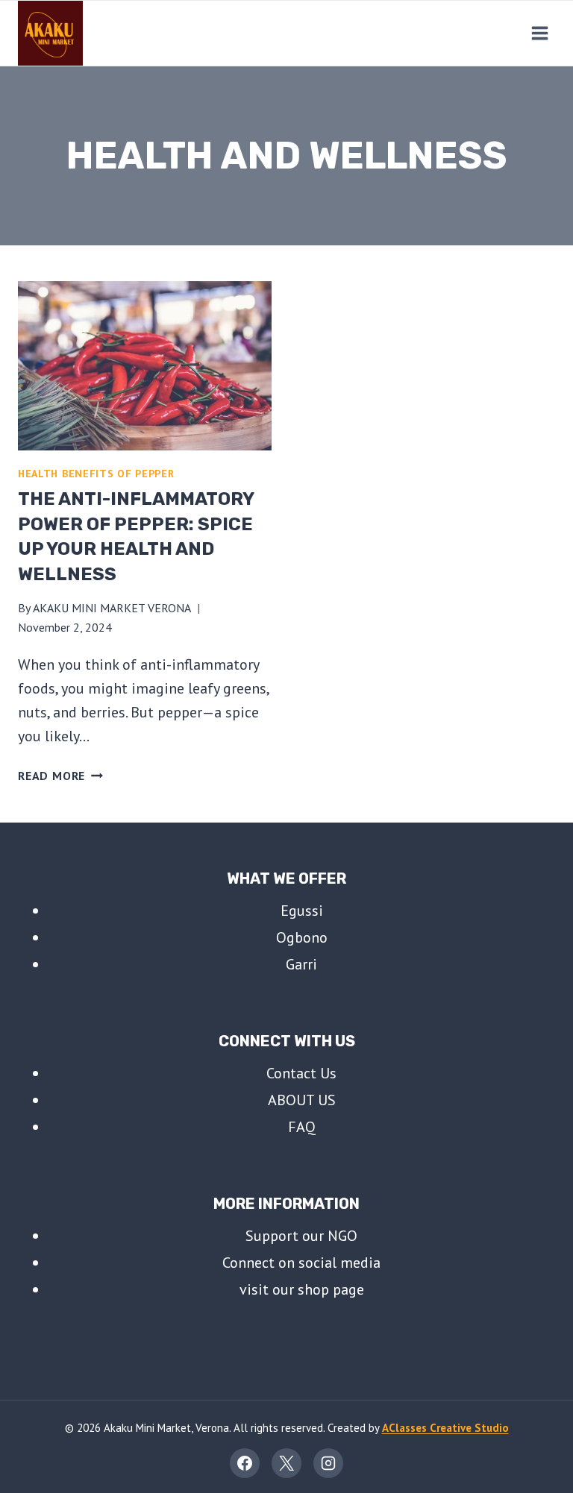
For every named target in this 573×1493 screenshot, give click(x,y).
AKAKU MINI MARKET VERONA (112, 607)
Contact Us (301, 1073)
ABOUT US (302, 1100)
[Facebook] (245, 1463)
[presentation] (145, 365)
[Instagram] (328, 1463)
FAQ (302, 1127)
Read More (60, 775)
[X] (286, 1463)
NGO (342, 1235)
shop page (331, 1289)
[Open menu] (539, 32)
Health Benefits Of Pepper (96, 473)
